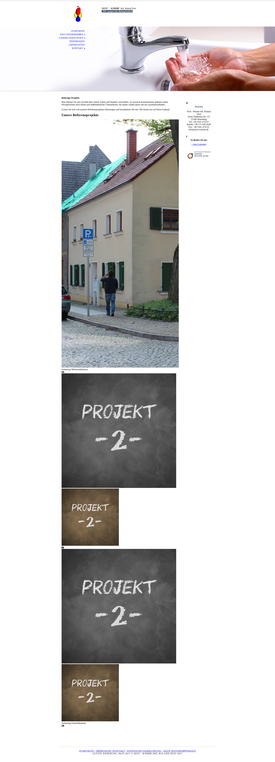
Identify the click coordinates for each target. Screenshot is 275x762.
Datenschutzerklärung (144, 751)
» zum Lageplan (198, 144)
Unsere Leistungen (71, 38)
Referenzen (77, 41)
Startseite (78, 31)
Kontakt (77, 48)
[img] (78, 14)
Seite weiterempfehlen (179, 751)
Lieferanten (77, 45)
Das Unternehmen (71, 34)
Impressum (103, 751)
